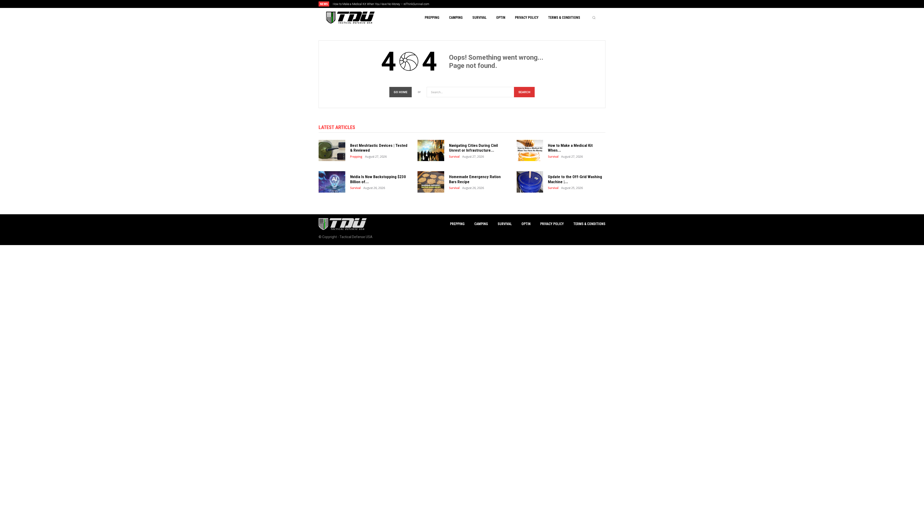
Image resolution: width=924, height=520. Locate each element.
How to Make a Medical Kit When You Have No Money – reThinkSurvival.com (381, 4)
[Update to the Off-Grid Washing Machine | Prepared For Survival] (530, 182)
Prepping (356, 156)
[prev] (470, 4)
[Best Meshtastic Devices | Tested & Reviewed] (332, 150)
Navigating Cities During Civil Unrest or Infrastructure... (473, 148)
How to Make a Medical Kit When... (570, 148)
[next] (478, 4)
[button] (594, 17)
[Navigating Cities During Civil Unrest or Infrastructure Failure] (430, 150)
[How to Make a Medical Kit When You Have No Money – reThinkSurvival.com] (530, 150)
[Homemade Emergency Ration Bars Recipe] (430, 182)
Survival (454, 156)
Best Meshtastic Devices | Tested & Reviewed (378, 148)
